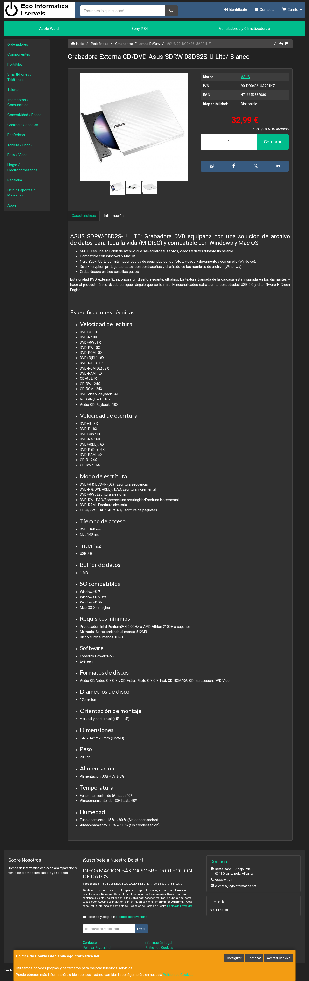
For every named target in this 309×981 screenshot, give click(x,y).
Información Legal (158, 943)
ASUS (245, 77)
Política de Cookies (178, 975)
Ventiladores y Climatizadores (244, 28)
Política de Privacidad (180, 906)
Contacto (267, 9)
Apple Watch (49, 28)
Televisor (14, 89)
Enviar (141, 928)
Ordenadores (17, 44)
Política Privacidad (97, 948)
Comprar (273, 142)
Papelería (14, 180)
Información (114, 215)
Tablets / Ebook (19, 145)
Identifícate (237, 9)
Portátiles (15, 64)
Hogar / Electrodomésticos (22, 167)
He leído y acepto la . (118, 917)
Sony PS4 (139, 28)
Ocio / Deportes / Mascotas (21, 192)
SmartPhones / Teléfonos (19, 77)
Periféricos (16, 135)
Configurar (234, 958)
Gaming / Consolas (22, 125)
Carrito (293, 9)
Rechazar (254, 958)
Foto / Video (17, 155)
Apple (11, 205)
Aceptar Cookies (278, 958)
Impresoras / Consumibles (17, 102)
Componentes (18, 54)
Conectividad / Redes (24, 115)
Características (84, 215)
